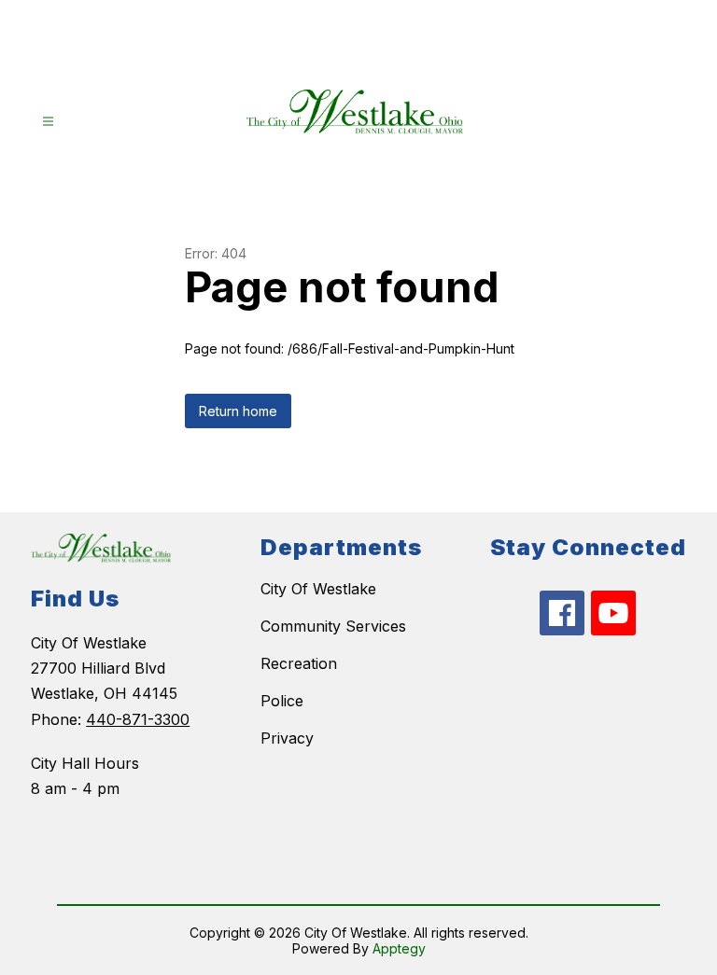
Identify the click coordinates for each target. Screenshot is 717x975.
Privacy (287, 738)
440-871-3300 (138, 719)
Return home (238, 411)
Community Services (333, 626)
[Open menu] (48, 121)
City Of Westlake (318, 588)
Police (281, 700)
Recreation (298, 663)
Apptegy (399, 948)
